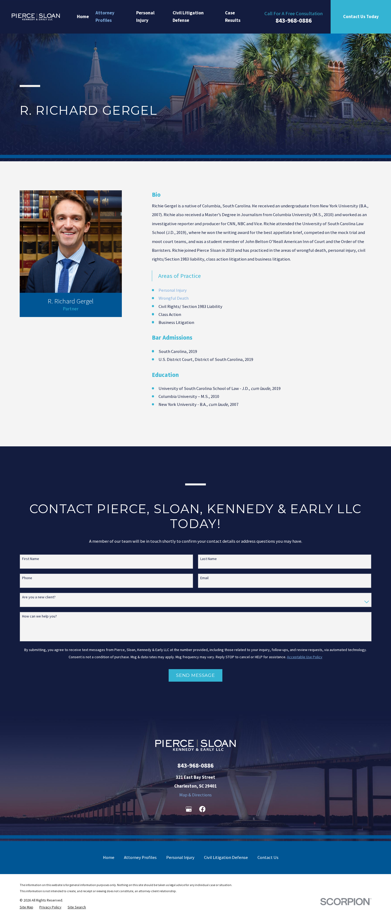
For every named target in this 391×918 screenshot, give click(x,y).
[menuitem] (26, 907)
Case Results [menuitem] (232, 16)
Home (108, 857)
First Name (30, 559)
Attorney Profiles (140, 857)
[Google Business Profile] (189, 809)
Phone (27, 578)
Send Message (195, 675)
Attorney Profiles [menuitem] (104, 16)
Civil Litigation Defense (226, 857)
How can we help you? (39, 616)
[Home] (36, 16)
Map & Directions (195, 795)
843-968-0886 (294, 20)
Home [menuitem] (83, 16)
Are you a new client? (39, 597)
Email (204, 578)
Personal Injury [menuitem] (145, 16)
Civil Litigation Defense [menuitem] (188, 16)
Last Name (208, 559)
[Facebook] (202, 809)
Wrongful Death (174, 298)
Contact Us (267, 857)
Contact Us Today (361, 16)
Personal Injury (173, 290)
